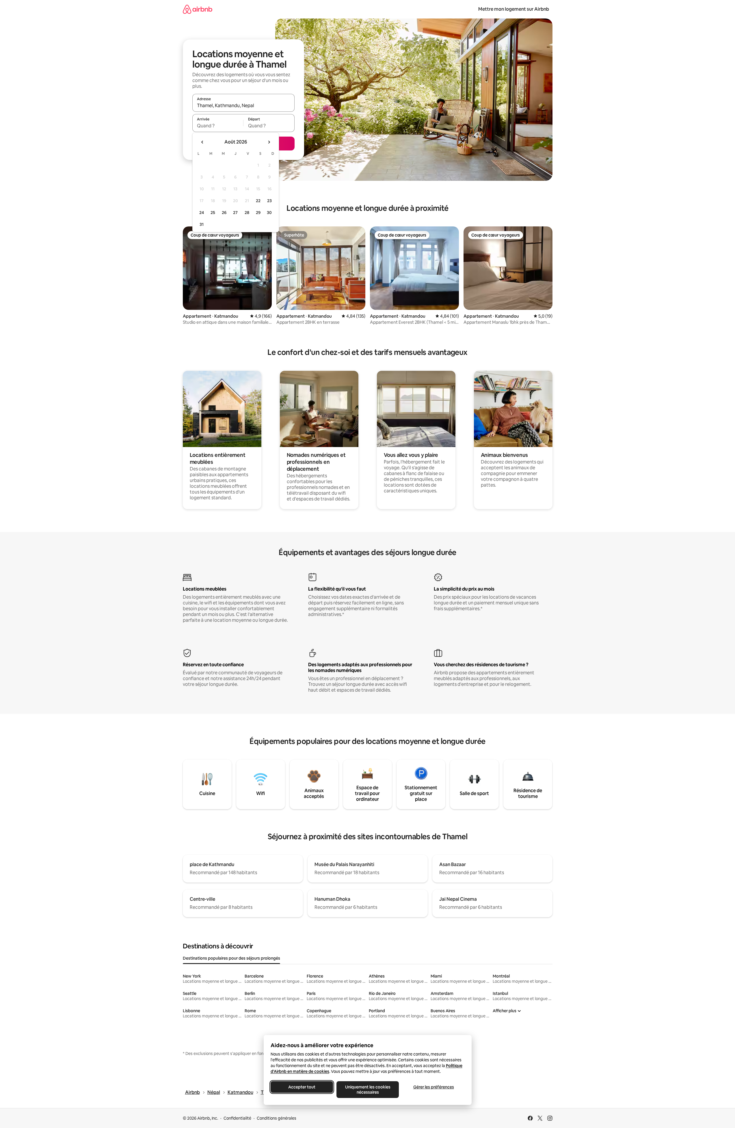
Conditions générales (276, 1118)
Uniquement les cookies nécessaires (367, 1089)
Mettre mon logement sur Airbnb (513, 9)
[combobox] (243, 105)
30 (269, 212)
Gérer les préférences (433, 1087)
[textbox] (218, 125)
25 (213, 212)
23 (269, 200)
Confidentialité (237, 1118)
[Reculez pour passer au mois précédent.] (202, 142)
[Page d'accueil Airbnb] (197, 9)
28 (247, 212)
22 (258, 200)
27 (235, 212)
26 (224, 212)
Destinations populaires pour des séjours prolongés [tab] (231, 958)
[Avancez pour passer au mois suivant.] (269, 142)
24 (201, 212)
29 (258, 212)
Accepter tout (301, 1087)
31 (202, 224)
